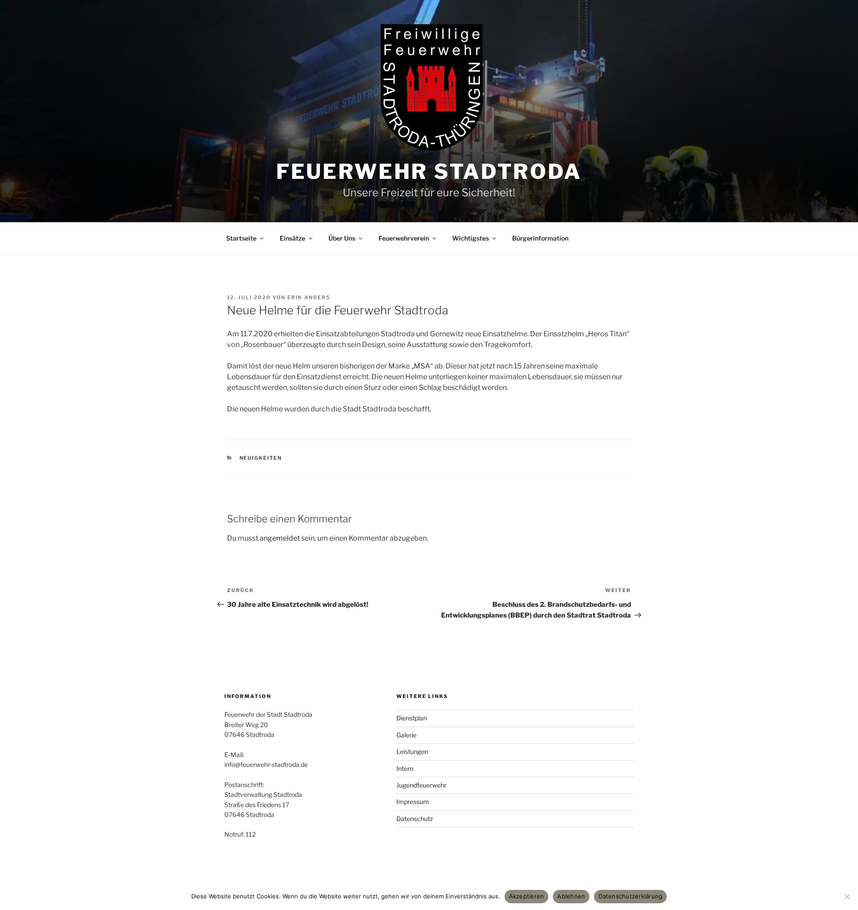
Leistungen (412, 751)
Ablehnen (571, 896)
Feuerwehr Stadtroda (429, 171)
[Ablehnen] (846, 896)
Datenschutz (414, 818)
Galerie (406, 735)
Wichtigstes (470, 238)
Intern (404, 768)
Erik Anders (308, 297)
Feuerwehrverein (404, 238)
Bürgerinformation (540, 238)
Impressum (412, 801)
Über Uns (341, 238)
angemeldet (280, 538)
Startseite (241, 238)
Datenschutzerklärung (630, 896)
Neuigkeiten (261, 458)
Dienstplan (411, 718)
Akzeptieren (526, 896)
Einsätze (292, 238)
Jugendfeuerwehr (421, 785)
